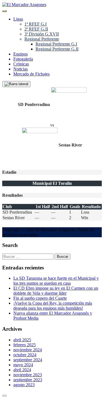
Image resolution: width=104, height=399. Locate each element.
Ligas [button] (18, 19)
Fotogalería (23, 59)
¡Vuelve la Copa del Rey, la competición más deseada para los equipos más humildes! (52, 305)
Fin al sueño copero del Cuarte (40, 298)
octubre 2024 (24, 354)
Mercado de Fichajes (31, 74)
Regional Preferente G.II (56, 49)
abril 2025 (22, 339)
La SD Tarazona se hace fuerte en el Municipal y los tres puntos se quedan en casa (56, 281)
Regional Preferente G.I (56, 44)
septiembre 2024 (27, 359)
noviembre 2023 (27, 374)
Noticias (20, 69)
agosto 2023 (24, 384)
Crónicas (21, 64)
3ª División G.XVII (41, 34)
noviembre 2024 (27, 349)
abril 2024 (22, 369)
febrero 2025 (24, 344)
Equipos (20, 54)
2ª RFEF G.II (36, 29)
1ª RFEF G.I (35, 24)
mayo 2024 (23, 364)
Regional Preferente (41, 39)
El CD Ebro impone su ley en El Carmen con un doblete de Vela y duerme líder (55, 291)
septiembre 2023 (27, 379)
